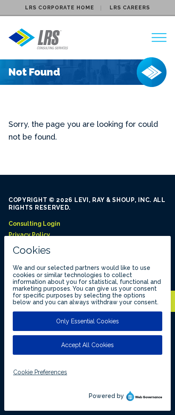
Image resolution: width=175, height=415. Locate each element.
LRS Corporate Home (59, 8)
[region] (159, 37)
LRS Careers (130, 8)
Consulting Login (34, 223)
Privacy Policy (29, 234)
